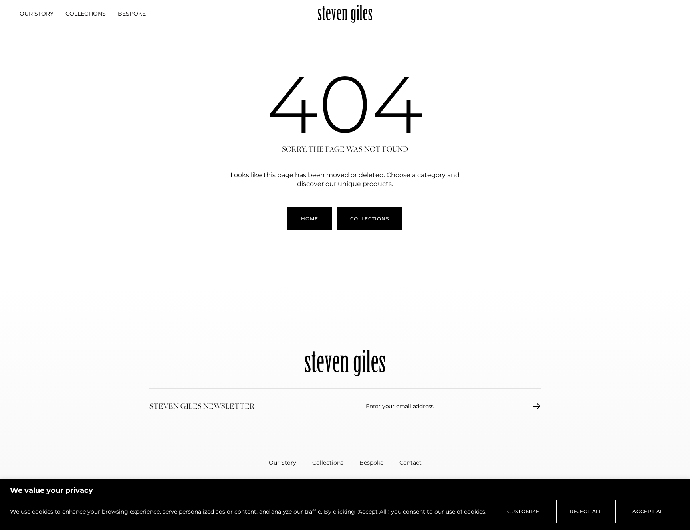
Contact (410, 462)
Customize (523, 511)
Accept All (649, 511)
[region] (345, 504)
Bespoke (132, 13)
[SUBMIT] (537, 406)
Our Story (37, 13)
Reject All (586, 511)
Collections (85, 13)
